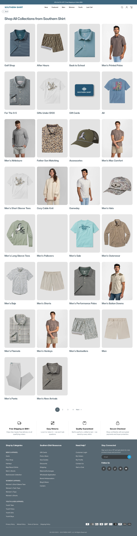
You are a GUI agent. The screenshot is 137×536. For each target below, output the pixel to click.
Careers (42, 486)
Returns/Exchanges (47, 471)
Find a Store (44, 456)
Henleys (9, 463)
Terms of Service (33, 524)
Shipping (43, 467)
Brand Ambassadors (47, 478)
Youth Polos (10, 509)
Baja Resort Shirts (12, 467)
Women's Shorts (12, 495)
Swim (8, 456)
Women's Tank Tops (13, 488)
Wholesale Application (48, 475)
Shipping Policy (45, 524)
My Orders (79, 456)
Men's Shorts (10, 471)
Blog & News (44, 482)
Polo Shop (9, 460)
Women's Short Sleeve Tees (16, 484)
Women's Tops (11, 492)
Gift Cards (43, 452)
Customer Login (81, 452)
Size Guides (44, 460)
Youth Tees (10, 505)
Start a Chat (80, 467)
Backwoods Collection (14, 475)
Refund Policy (21, 524)
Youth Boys (10, 516)
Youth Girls (10, 513)
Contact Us (80, 463)
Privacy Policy (10, 524)
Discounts (43, 463)
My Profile (79, 460)
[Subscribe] (129, 457)
